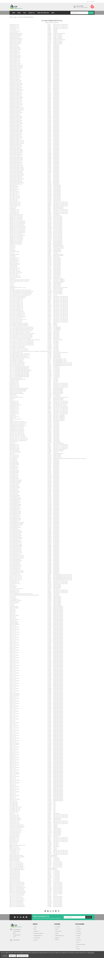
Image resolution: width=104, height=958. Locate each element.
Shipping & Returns (38, 935)
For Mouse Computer (80, 944)
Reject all (12, 956)
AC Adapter (57, 926)
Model (19, 13)
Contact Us (32, 13)
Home (13, 13)
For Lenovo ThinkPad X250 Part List (25, 17)
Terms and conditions (43, 13)
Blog (24, 13)
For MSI (77, 926)
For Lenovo (78, 928)
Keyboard (57, 937)
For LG (77, 946)
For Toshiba (78, 933)
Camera (57, 928)
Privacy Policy (37, 937)
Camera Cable (58, 931)
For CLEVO (78, 939)
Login (88, 1)
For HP (77, 942)
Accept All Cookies (22, 956)
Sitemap (35, 939)
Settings (5, 956)
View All (78, 948)
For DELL (78, 937)
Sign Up (92, 1)
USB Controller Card (59, 935)
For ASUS (78, 931)
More (53, 13)
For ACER (78, 935)
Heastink (57, 933)
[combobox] (79, 12)
